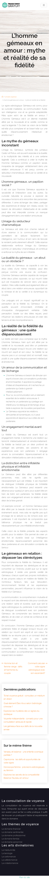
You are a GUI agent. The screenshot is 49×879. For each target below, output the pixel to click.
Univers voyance (10, 97)
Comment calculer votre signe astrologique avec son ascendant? (36, 668)
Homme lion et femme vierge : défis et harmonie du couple (13, 668)
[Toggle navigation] (44, 5)
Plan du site (24, 877)
